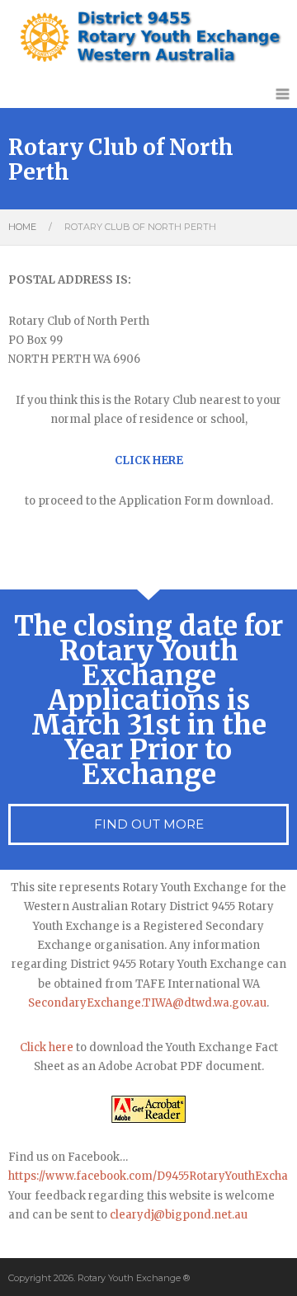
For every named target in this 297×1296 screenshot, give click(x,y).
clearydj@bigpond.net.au (179, 1215)
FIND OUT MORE (149, 824)
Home (22, 226)
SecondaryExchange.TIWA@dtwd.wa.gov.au (147, 1003)
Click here (46, 1047)
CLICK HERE (149, 460)
